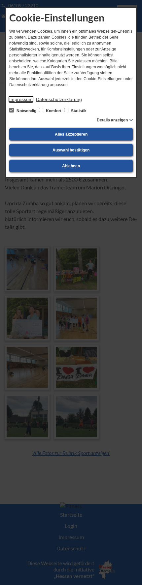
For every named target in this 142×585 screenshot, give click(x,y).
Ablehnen (71, 166)
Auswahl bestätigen (71, 150)
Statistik (78, 111)
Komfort (53, 111)
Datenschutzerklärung (59, 99)
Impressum (21, 99)
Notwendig (26, 111)
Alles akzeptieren (71, 134)
